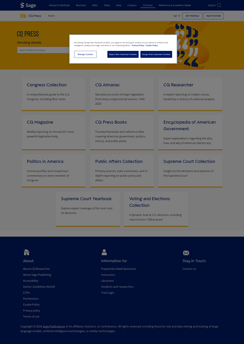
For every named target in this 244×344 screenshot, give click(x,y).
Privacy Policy (138, 45)
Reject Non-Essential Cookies (123, 54)
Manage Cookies (85, 54)
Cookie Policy (152, 45)
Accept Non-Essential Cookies (156, 54)
